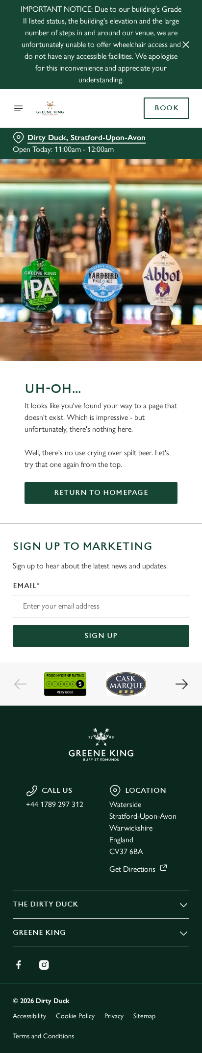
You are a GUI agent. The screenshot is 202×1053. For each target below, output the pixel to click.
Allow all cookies (101, 671)
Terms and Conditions (43, 1036)
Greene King (39, 933)
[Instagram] (44, 965)
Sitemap (144, 1016)
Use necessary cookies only (101, 704)
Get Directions (132, 869)
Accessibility (29, 1016)
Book (166, 108)
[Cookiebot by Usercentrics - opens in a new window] (148, 341)
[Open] (19, 108)
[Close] (186, 44)
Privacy (114, 1016)
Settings (157, 641)
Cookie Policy (75, 1016)
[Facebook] (19, 965)
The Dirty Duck (45, 904)
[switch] (177, 540)
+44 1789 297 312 (54, 804)
